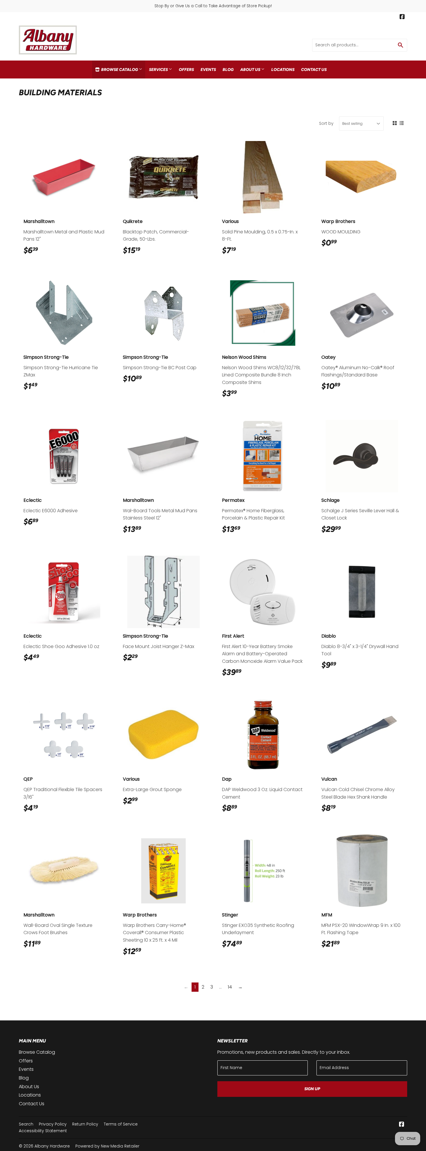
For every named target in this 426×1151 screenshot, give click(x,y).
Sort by (326, 123)
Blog (228, 69)
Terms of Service (121, 1124)
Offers (186, 69)
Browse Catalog (119, 69)
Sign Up (312, 1088)
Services (159, 69)
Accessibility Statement (43, 1131)
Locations (282, 69)
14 (230, 987)
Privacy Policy (53, 1124)
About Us (250, 69)
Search (26, 1124)
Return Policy (85, 1124)
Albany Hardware (52, 1146)
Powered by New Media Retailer (107, 1146)
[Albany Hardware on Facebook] (402, 17)
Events (208, 69)
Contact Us (314, 69)
